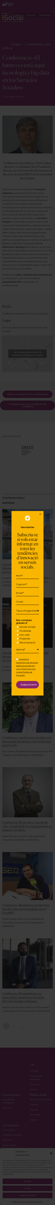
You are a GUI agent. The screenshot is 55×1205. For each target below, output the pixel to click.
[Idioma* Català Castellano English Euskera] (27, 649)
